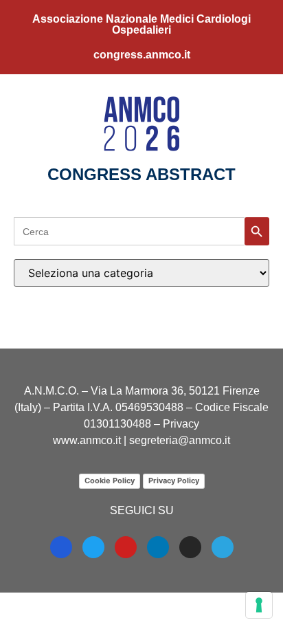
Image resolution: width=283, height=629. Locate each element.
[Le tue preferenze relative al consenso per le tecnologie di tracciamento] (259, 605)
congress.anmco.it (141, 54)
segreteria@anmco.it (179, 440)
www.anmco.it (87, 440)
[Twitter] (93, 547)
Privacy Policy (173, 480)
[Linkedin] (158, 547)
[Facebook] (61, 547)
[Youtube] (126, 547)
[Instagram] (190, 547)
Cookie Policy (109, 480)
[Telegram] (223, 547)
